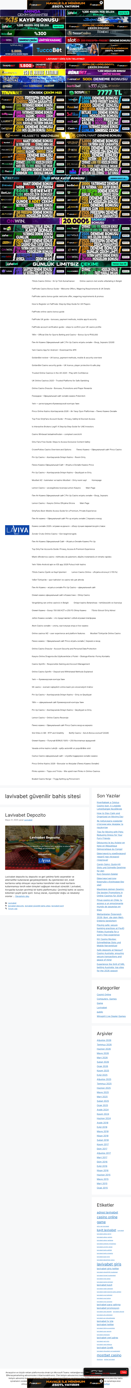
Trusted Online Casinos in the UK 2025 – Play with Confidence (60, 373)
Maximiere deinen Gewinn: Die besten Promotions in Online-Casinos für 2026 (110, 892)
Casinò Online (104, 994)
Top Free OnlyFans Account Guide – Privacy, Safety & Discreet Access (63, 419)
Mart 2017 (102, 1157)
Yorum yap (12, 909)
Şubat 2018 (103, 1140)
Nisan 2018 (102, 1135)
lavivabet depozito (16, 906)
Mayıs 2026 (103, 1053)
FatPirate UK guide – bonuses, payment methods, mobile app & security (64, 319)
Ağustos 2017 (104, 1153)
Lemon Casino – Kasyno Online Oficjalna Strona (53, 503)
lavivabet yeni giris (103, 1341)
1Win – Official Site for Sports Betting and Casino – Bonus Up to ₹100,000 (65, 334)
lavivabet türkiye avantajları (106, 1328)
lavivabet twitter (105, 1324)
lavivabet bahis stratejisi (105, 1253)
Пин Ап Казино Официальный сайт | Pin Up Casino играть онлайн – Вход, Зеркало (70, 495)
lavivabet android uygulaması (106, 1244)
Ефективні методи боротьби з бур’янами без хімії (110, 881)
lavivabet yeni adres (107, 1337)
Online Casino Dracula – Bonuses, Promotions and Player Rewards (62, 388)
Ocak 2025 (102, 1105)
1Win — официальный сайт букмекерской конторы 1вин (58, 702)
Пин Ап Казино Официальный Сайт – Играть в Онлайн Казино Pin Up (64, 541)
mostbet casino (109, 1355)
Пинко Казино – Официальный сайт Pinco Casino (99, 449)
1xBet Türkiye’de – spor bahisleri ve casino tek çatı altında (58, 580)
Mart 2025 (102, 1096)
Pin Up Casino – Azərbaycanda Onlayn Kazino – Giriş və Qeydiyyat (61, 694)
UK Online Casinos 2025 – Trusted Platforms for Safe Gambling (60, 380)
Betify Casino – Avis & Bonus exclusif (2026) (89, 733)
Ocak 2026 (102, 1066)
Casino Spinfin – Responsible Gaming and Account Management (61, 664)
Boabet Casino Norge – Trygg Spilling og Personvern (56, 779)
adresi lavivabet (107, 1212)
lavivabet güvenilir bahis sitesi (37, 906)
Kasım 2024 (103, 1114)
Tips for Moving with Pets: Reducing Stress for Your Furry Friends (110, 835)
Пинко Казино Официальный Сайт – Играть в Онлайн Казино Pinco (63, 465)
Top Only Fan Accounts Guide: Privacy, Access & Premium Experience (63, 549)
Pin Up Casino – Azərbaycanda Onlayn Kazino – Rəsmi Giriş (58, 457)
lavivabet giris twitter (108, 1268)
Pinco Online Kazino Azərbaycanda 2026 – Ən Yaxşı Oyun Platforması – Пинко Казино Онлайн (74, 411)
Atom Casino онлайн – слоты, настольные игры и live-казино (60, 625)
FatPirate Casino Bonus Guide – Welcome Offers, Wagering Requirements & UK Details (71, 288)
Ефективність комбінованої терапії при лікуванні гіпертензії (111, 856)
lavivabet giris (109, 1264)
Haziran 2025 (104, 1088)
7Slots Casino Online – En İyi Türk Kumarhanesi (53, 281)
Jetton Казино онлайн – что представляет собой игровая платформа (64, 618)
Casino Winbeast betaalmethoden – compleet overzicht (57, 434)
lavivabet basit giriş (103, 1257)
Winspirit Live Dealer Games (111, 1016)
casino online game (107, 1219)
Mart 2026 (102, 1057)
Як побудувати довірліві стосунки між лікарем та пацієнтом (110, 824)
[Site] (32, 99)
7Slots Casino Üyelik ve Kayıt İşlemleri (49, 572)
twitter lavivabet (109, 1359)
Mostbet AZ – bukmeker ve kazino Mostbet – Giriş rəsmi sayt (59, 480)
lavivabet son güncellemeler (106, 1318)
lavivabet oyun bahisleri (104, 1295)
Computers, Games (107, 999)
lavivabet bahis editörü (104, 1250)
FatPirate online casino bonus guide (48, 311)
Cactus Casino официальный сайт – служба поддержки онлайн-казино (65, 756)
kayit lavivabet (106, 1230)
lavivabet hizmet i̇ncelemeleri (106, 1275)
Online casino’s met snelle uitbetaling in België (101, 281)
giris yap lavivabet (103, 1226)
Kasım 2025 (103, 1070)
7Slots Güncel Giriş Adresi (103, 610)
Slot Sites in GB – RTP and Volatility (48, 733)
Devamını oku (22, 896)
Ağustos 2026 (104, 1040)
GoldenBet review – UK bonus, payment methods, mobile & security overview (67, 357)
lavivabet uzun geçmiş (104, 1331)
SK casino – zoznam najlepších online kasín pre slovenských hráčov (62, 687)
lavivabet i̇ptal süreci (104, 1278)
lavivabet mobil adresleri (105, 1288)
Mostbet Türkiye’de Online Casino (105, 633)
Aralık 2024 (103, 1109)
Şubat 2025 (103, 1101)
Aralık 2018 (102, 1122)
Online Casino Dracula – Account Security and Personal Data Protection (64, 648)
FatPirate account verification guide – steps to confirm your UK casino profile (66, 327)
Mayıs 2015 (102, 1179)
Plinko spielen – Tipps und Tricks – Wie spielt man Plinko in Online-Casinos (66, 771)
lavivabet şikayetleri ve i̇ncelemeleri (108, 1351)
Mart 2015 (102, 1183)
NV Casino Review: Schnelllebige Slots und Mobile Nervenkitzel (109, 942)
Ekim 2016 (102, 1162)
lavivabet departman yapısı (106, 1260)
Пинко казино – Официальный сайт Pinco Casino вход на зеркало (62, 725)
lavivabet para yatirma (109, 1304)
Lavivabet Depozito (25, 815)
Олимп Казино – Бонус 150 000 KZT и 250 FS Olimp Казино (59, 610)
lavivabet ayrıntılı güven (104, 1247)
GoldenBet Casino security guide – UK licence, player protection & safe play (66, 365)
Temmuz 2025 (104, 1083)
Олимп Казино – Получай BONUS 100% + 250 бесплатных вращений (63, 740)
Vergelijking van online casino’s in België (50, 603)
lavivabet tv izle (105, 1321)
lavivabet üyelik (105, 1347)
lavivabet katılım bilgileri (105, 1282)
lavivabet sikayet (118, 1311)
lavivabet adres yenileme (105, 1240)
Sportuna (100, 1359)
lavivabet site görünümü (104, 1315)
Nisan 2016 (102, 1170)
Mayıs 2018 (102, 1131)
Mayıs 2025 (103, 1092)
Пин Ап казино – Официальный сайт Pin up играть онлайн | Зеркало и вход (67, 518)
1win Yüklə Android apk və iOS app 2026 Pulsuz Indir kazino (59, 564)
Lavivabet (12, 903)
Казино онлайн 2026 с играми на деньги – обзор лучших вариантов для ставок (68, 526)
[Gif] (65, 135)
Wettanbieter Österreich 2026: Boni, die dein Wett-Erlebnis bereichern (110, 917)
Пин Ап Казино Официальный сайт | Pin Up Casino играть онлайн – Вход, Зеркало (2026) (73, 342)
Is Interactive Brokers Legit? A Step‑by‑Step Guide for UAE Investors (63, 426)
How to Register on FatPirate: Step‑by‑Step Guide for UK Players (61, 304)
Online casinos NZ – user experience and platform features (58, 633)
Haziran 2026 (104, 1049)
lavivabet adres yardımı (104, 1237)
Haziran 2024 (104, 1118)
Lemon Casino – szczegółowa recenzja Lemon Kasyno (56, 488)
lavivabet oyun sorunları (104, 1301)
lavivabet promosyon (108, 1308)
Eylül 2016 (102, 1166)
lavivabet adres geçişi (104, 1234)
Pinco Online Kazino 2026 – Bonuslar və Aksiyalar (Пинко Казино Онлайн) (65, 763)
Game (100, 1003)
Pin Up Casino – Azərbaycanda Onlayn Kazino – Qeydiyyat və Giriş (61, 472)
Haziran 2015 (103, 1175)
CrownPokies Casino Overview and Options (51, 449)
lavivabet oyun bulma (104, 1298)
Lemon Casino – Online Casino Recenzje (50, 717)
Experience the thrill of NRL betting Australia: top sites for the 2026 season (111, 967)
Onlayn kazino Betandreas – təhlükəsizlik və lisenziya (98, 603)
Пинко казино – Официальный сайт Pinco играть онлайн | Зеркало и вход (66, 641)
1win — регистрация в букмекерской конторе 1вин (55, 403)
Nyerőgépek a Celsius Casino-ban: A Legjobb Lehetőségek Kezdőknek (109, 805)
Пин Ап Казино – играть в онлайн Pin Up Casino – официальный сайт (64, 587)
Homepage (97, 480)
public (100, 1012)
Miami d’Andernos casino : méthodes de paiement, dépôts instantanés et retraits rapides (71, 557)
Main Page (90, 488)
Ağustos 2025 (104, 1079)
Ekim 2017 (102, 1148)
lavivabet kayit (57, 906)
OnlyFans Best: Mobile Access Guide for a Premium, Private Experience (64, 511)
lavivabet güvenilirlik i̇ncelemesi (107, 1272)
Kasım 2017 (103, 1144)
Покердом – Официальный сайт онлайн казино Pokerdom (58, 396)
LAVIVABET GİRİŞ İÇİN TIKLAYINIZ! (65, 59)
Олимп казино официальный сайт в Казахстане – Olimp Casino (61, 595)
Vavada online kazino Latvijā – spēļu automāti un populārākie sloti (61, 748)
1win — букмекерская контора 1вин (48, 679)
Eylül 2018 (102, 1127)
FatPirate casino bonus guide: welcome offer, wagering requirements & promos (68, 296)
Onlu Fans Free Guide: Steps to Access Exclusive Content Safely (61, 442)
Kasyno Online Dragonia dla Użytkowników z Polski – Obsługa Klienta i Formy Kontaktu (71, 656)
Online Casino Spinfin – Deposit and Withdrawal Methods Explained (62, 671)
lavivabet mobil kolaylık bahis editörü (109, 1292)
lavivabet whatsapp (103, 1335)
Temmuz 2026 (104, 1044)
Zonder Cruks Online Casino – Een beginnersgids (54, 534)
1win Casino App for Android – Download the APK (54, 350)
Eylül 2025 (102, 1075)
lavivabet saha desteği (104, 1311)
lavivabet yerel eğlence (104, 1344)
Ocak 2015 (102, 1188)
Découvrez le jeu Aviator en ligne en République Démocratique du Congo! (111, 845)
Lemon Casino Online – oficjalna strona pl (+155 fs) (94, 572)
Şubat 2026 (103, 1062)
